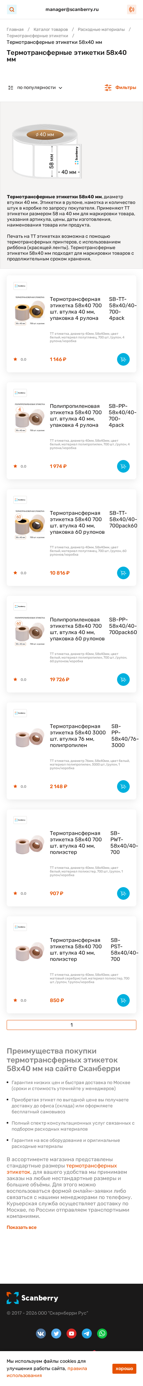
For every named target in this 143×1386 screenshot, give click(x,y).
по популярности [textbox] (36, 87)
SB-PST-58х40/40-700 (120, 949)
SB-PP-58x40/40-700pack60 (119, 625)
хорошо (124, 1368)
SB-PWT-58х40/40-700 (120, 842)
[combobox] (37, 87)
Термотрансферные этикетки (37, 35)
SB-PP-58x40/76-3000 (120, 735)
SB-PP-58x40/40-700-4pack (119, 415)
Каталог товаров (51, 29)
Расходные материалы (101, 29)
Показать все (22, 1227)
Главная (15, 29)
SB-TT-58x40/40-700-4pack (119, 308)
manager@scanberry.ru (72, 9)
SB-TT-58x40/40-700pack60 (119, 519)
